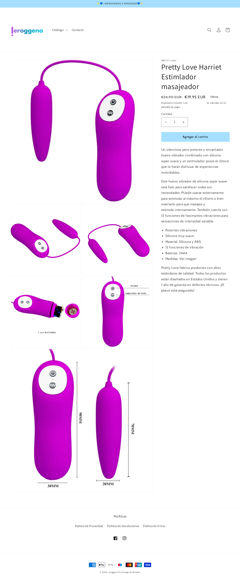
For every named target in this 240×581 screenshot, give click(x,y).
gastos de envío (197, 102)
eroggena (113, 572)
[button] (59, 30)
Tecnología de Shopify (129, 572)
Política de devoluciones (123, 526)
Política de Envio (154, 526)
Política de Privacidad (89, 526)
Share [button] (169, 301)
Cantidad (166, 114)
